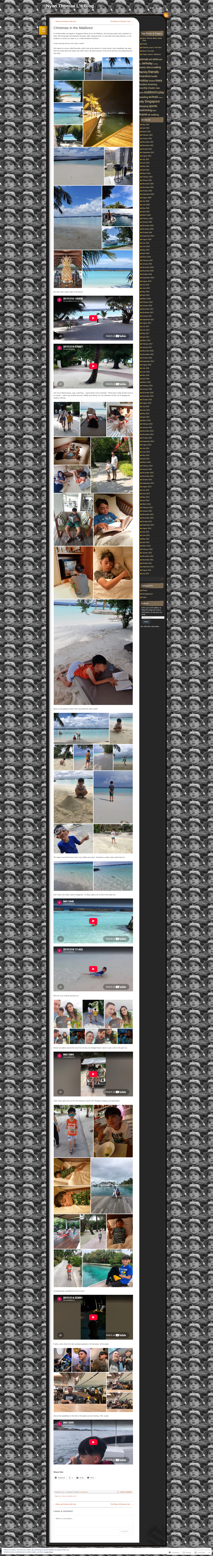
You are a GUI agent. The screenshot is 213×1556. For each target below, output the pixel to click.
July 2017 (145, 326)
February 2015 (147, 424)
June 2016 (146, 372)
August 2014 (146, 445)
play (161, 92)
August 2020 (146, 198)
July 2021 (145, 159)
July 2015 (145, 406)
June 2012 (146, 535)
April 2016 (145, 379)
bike (140, 64)
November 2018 (147, 271)
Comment (124, 1531)
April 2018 (145, 295)
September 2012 (148, 525)
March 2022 (146, 132)
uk (149, 114)
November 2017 (147, 312)
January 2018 (147, 306)
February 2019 (147, 260)
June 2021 (146, 163)
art (150, 59)
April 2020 (145, 212)
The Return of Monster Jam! (121, 21)
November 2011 (147, 560)
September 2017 (148, 319)
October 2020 (147, 191)
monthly (143, 88)
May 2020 (145, 208)
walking (155, 114)
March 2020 (146, 215)
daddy (142, 67)
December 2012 (147, 514)
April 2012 (145, 542)
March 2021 (146, 173)
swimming (69, 1496)
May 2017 (145, 333)
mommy (152, 84)
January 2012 (147, 553)
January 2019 (147, 264)
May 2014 (145, 455)
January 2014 (147, 469)
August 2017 (146, 323)
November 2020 (147, 187)
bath (160, 59)
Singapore (152, 101)
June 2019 (146, 246)
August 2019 (146, 239)
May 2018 (145, 292)
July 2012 (145, 532)
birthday (147, 63)
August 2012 (146, 528)
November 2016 (147, 354)
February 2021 (147, 177)
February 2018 (147, 302)
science (160, 97)
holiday (143, 80)
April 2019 (145, 253)
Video (144, 597)
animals (144, 59)
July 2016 (145, 368)
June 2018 (146, 288)
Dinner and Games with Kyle (64, 21)
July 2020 (145, 201)
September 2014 (148, 441)
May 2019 (145, 250)
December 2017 (147, 309)
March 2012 (146, 546)
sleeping (143, 106)
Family (144, 44)
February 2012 (147, 549)
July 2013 (145, 490)
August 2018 (146, 281)
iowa (158, 80)
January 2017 (147, 347)
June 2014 (146, 452)
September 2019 (148, 236)
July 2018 (145, 285)
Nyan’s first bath (148, 51)
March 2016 (146, 382)
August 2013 (146, 487)
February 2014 (147, 466)
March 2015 (146, 420)
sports (153, 106)
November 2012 (147, 518)
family (143, 72)
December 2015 (147, 393)
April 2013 (145, 500)
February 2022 (147, 135)
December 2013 (147, 473)
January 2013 (147, 511)
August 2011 (146, 570)
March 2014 (146, 462)
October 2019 (147, 232)
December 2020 (147, 184)
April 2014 (145, 459)
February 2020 (147, 218)
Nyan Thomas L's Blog (70, 5)
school (153, 97)
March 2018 (146, 299)
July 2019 (145, 243)
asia (59, 1496)
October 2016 (147, 358)
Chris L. (63, 1492)
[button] (68, 68)
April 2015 (145, 417)
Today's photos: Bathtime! (151, 54)
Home (152, 8)
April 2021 (145, 170)
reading (143, 97)
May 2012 (145, 539)
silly (141, 101)
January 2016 (147, 389)
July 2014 (145, 448)
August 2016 (146, 365)
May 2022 (145, 124)
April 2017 (145, 337)
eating (157, 67)
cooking (155, 64)
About (161, 8)
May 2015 (145, 413)
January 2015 (147, 427)
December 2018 (147, 267)
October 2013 (147, 480)
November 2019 (147, 229)
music (151, 87)
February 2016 (147, 386)
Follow (146, 622)
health (154, 76)
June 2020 (146, 205)
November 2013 (147, 476)
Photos (144, 590)
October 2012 (147, 521)
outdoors (63, 1496)
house (152, 81)
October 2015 (147, 400)
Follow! (145, 603)
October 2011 (147, 563)
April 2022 (145, 128)
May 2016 (145, 375)
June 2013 (146, 494)
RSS (165, 16)
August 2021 (146, 156)
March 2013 (146, 504)
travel (74, 1496)
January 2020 (147, 222)
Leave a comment (126, 1492)
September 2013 (148, 483)
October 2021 (147, 149)
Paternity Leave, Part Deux (152, 47)
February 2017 (147, 344)
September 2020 (148, 194)
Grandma (144, 76)
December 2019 (147, 226)
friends (153, 72)
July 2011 (145, 574)
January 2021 (147, 180)
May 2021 (145, 166)
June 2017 (146, 330)
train (154, 110)
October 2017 (147, 316)
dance (149, 67)
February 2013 (147, 507)
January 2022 (147, 138)
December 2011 (147, 556)
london (143, 84)
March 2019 (146, 257)
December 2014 (147, 431)
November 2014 (147, 434)
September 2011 (148, 567)
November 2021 (147, 145)
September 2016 (148, 361)
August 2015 (146, 403)
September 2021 (148, 152)
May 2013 (145, 497)
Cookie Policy (48, 1552)
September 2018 (148, 278)
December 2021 (147, 142)
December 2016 (147, 351)
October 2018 (147, 274)
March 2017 (146, 340)
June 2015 (146, 410)
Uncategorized (83, 1492)
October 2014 (147, 438)
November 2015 (147, 396)
